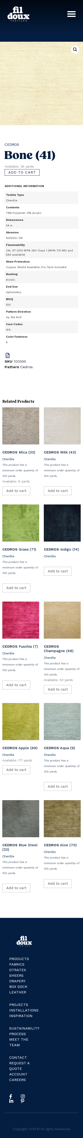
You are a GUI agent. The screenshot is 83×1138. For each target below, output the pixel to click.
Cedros (12, 144)
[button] (71, 14)
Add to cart (22, 172)
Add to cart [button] (16, 490)
